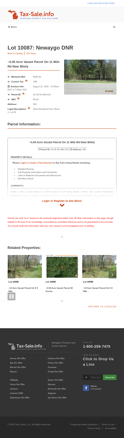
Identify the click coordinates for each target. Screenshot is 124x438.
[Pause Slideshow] (11, 296)
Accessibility (110, 428)
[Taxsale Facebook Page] (86, 388)
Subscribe (109, 377)
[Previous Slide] (11, 275)
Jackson (14, 389)
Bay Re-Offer (16, 363)
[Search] (114, 26)
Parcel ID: (16, 94)
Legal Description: (17, 109)
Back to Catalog (15, 53)
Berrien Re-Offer (18, 367)
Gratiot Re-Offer (55, 371)
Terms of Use (108, 424)
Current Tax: (18, 81)
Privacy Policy (94, 428)
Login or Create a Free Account (36, 163)
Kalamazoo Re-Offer (20, 397)
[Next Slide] (112, 275)
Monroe (51, 384)
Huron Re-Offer (17, 384)
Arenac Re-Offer (18, 358)
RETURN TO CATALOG (102, 306)
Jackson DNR (16, 393)
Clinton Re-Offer (55, 363)
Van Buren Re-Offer (57, 397)
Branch (13, 371)
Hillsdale (14, 380)
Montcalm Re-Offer (57, 389)
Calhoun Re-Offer (56, 358)
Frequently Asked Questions (83, 424)
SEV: (14, 99)
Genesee (52, 367)
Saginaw (52, 393)
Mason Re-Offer (55, 380)
